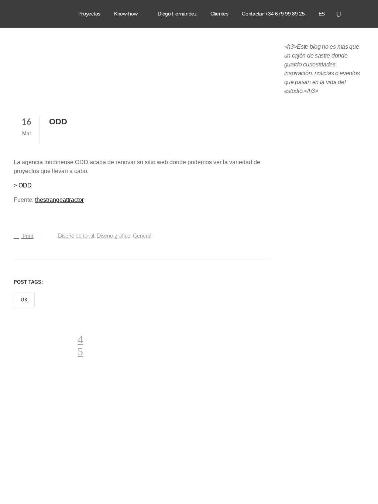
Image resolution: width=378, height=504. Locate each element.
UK (24, 300)
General (142, 236)
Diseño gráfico (113, 236)
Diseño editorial (76, 236)
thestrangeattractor (59, 200)
